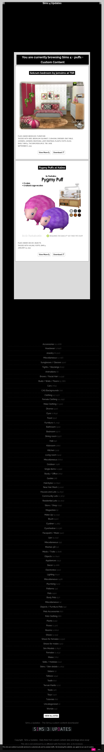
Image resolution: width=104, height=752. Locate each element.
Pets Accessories (51, 611)
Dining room (51, 436)
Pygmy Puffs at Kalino (52, 167)
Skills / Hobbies (49, 662)
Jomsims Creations (33, 141)
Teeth (50, 680)
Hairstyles (48, 483)
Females (50, 652)
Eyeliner (50, 523)
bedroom (37, 138)
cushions (53, 138)
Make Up (49, 515)
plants (58, 141)
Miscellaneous (50, 358)
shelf (20, 143)
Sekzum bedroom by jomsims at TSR (52, 72)
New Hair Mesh (50, 487)
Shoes (49, 635)
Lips (50, 537)
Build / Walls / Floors (48, 381)
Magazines (51, 510)
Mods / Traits (48, 551)
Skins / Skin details (49, 666)
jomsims (21, 141)
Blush (50, 519)
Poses (49, 625)
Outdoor (51, 464)
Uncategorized (51, 704)
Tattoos (49, 676)
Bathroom (51, 427)
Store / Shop (51, 505)
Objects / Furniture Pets (51, 607)
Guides (50, 478)
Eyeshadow (50, 528)
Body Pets (51, 597)
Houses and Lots (48, 492)
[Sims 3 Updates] (52, 729)
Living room (50, 455)
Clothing (48, 395)
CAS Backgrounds (50, 390)
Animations (50, 372)
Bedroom (32, 136)
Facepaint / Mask (51, 533)
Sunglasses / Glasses (51, 362)
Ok (93, 749)
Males (51, 657)
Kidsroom (50, 445)
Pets (49, 593)
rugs (69, 141)
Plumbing (51, 584)
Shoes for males (51, 644)
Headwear (50, 348)
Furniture (41, 136)
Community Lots (50, 496)
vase (50, 143)
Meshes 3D (50, 547)
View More (43, 152)
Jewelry (50, 353)
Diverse (49, 408)
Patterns (50, 588)
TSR (46, 143)
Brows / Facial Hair (49, 376)
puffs (64, 141)
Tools (50, 690)
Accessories (48, 344)
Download (57, 152)
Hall (51, 441)
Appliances (51, 560)
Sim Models (48, 648)
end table (69, 138)
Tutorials (50, 699)
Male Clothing (50, 404)
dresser (60, 138)
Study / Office (50, 473)
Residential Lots (49, 501)
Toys (49, 694)
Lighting (50, 574)
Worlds (50, 708)
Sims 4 (25, 143)
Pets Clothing (51, 616)
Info (99, 749)
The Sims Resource (36, 143)
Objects (37, 243)
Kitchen (50, 450)
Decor (31, 243)
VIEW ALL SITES (51, 716)
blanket (44, 138)
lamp (44, 141)
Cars (49, 386)
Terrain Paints (50, 685)
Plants (49, 621)
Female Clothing (49, 399)
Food (49, 418)
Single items (50, 469)
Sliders (51, 671)
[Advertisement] (52, 28)
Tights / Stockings (50, 367)
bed (30, 138)
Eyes (49, 413)
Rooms (48, 630)
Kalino (32, 245)
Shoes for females (50, 639)
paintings (50, 141)
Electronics (51, 570)
